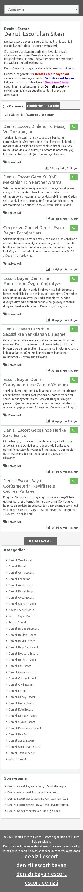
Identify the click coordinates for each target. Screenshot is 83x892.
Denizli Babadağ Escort (24, 628)
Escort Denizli (18, 622)
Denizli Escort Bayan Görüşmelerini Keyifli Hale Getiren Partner (29, 486)
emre (55, 792)
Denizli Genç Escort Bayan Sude (27, 811)
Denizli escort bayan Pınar (24, 786)
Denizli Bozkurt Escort (23, 653)
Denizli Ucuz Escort (21, 597)
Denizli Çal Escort (20, 665)
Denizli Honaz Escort (22, 703)
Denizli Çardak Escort (22, 678)
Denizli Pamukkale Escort (25, 728)
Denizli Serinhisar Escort (24, 746)
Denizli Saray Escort (21, 740)
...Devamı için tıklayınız (51, 154)
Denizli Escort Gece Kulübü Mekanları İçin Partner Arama (32, 179)
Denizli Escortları (20, 578)
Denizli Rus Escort (20, 734)
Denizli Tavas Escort (22, 753)
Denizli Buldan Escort (22, 659)
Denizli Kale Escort (21, 709)
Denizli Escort (18, 566)
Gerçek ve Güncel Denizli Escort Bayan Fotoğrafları (34, 230)
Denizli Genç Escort (21, 572)
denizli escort (41, 856)
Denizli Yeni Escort (21, 560)
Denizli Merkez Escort (23, 715)
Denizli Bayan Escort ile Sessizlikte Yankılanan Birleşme (34, 331)
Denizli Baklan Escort (22, 634)
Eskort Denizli (18, 759)
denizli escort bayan (41, 865)
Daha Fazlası (40, 541)
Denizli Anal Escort (21, 585)
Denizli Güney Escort (22, 697)
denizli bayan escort (41, 874)
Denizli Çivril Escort (21, 684)
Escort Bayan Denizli (22, 616)
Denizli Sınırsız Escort (22, 603)
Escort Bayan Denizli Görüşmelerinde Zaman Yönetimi (36, 382)
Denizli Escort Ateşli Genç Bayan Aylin (31, 798)
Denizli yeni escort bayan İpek (26, 792)
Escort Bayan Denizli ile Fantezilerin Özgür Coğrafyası (32, 281)
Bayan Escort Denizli (22, 609)
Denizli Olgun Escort (22, 721)
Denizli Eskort (18, 690)
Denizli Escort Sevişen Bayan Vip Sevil (31, 804)
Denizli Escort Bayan (22, 591)
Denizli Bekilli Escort (22, 641)
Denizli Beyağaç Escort (23, 647)
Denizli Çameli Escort (22, 672)
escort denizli (41, 883)
